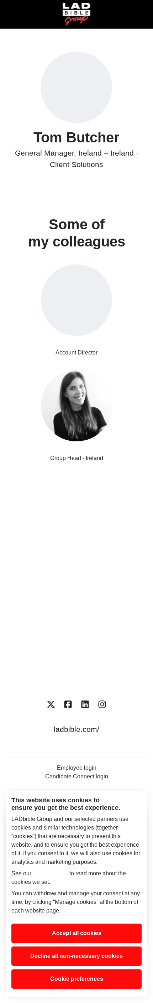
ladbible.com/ (76, 729)
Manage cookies (76, 676)
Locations (76, 562)
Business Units (76, 539)
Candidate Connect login (76, 776)
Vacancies (76, 585)
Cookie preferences (76, 979)
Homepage (76, 517)
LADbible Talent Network (76, 607)
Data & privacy (76, 653)
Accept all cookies (76, 933)
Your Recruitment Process (76, 630)
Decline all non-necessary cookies (76, 956)
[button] (139, 14)
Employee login (76, 768)
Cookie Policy (50, 873)
